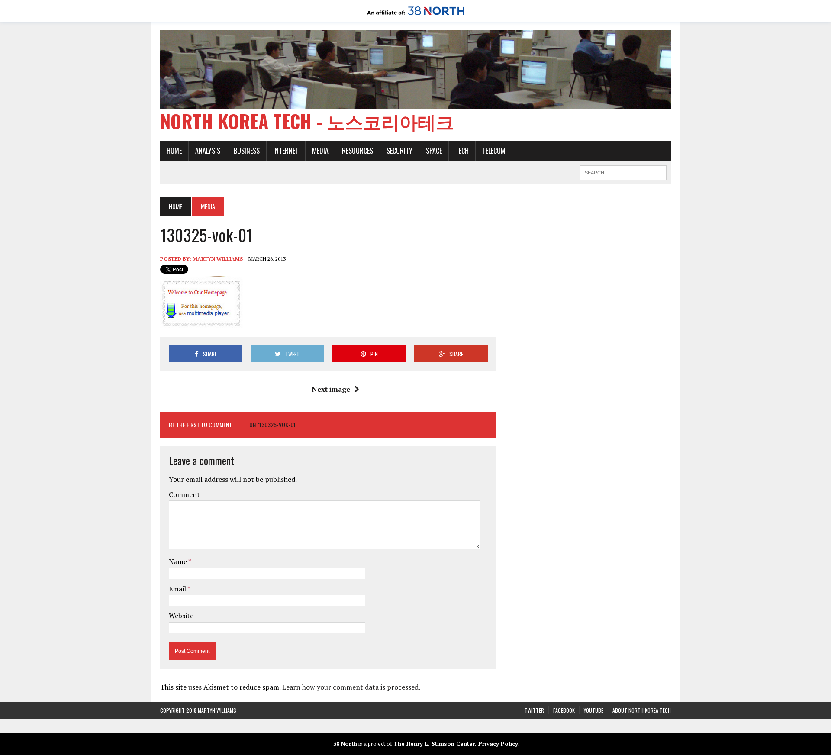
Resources (357, 150)
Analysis (207, 150)
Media (320, 150)
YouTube (593, 710)
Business (247, 150)
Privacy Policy (498, 744)
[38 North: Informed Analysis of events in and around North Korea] (415, 15)
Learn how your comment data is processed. (351, 687)
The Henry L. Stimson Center (434, 744)
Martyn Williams (218, 258)
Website (181, 615)
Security (399, 150)
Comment (184, 494)
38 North (345, 744)
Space (434, 150)
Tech (462, 150)
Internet (286, 150)
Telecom (494, 150)
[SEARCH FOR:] (623, 171)
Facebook (564, 710)
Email (178, 589)
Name (178, 561)
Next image (331, 389)
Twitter (534, 710)
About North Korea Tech (641, 710)
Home (174, 150)
